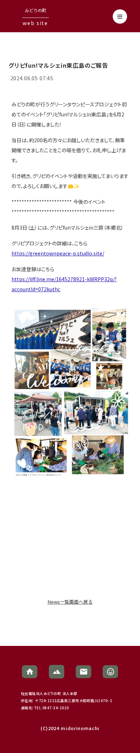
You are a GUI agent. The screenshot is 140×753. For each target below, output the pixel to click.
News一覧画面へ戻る (70, 602)
